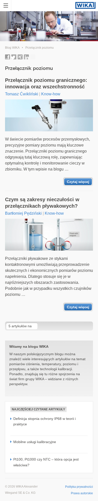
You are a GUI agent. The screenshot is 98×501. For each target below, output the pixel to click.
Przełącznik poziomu (39, 47)
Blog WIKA (12, 47)
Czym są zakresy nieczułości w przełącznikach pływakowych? (42, 203)
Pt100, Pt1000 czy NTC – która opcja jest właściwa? (46, 462)
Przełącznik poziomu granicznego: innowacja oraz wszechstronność (46, 83)
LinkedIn (26, 56)
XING (20, 56)
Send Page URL (32, 56)
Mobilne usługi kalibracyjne (34, 442)
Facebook (7, 56)
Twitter (13, 56)
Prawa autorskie (82, 493)
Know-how (50, 94)
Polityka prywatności (79, 487)
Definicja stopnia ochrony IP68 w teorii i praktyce (44, 421)
